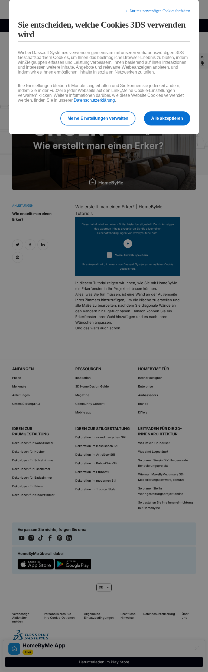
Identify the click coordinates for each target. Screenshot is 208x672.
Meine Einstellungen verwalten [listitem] (97, 118)
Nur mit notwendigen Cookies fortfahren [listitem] (160, 11)
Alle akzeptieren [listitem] (167, 118)
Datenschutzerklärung (94, 100)
